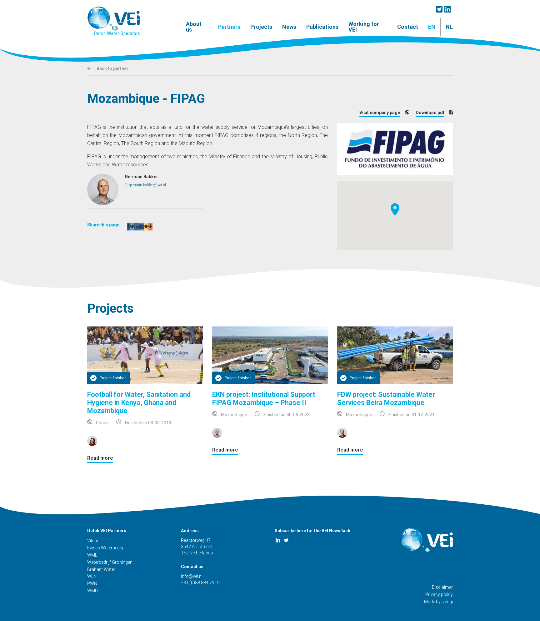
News (289, 26)
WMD (92, 590)
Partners (229, 26)
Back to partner (112, 68)
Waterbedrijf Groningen (109, 562)
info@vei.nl (191, 576)
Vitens (93, 540)
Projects (261, 26)
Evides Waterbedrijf (106, 547)
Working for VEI (363, 27)
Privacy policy (439, 594)
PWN (92, 583)
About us (194, 27)
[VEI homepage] (113, 21)
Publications (322, 26)
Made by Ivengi (438, 601)
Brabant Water (101, 569)
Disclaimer (442, 587)
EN (431, 26)
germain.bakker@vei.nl (147, 185)
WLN (92, 576)
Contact (407, 26)
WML (92, 555)
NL (449, 26)
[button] (395, 209)
